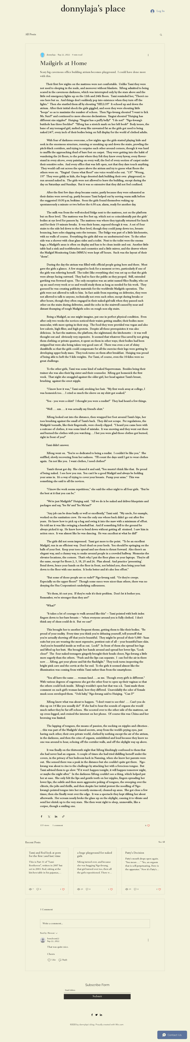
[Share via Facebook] (41, 816)
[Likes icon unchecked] (49, 960)
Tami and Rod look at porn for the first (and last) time (45, 855)
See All (162, 842)
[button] (161, 34)
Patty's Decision (134, 853)
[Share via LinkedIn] (56, 816)
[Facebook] (92, 1014)
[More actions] (148, 55)
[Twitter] (96, 1014)
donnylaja (79, 9)
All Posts (30, 34)
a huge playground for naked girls (94, 855)
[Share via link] (63, 816)
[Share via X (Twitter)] (48, 816)
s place (112, 9)
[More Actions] (148, 940)
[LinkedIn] (100, 1014)
